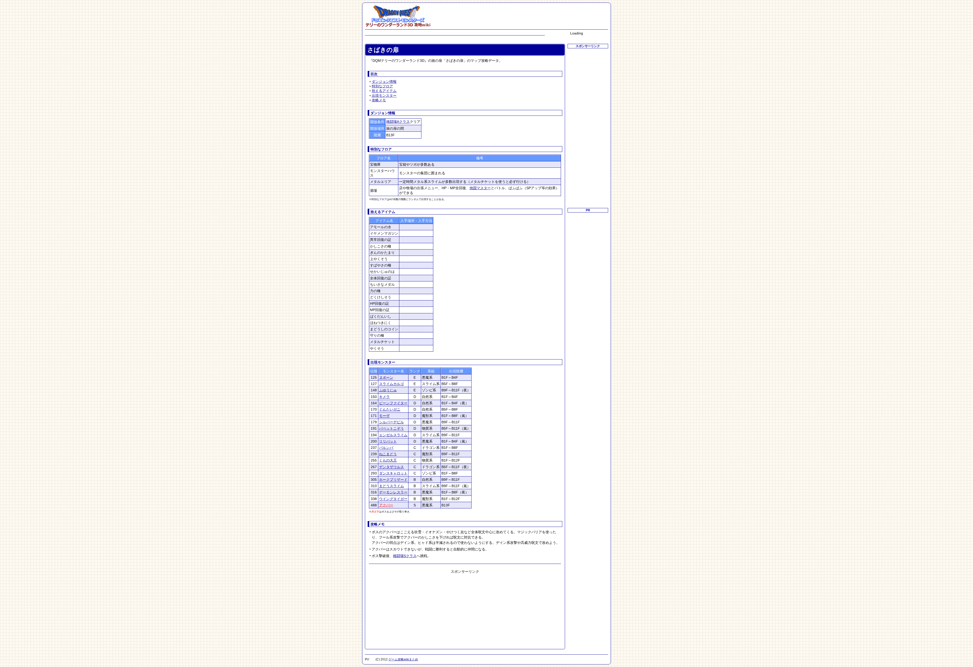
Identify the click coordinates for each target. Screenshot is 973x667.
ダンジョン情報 (384, 82)
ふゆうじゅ (388, 390)
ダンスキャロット (393, 473)
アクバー (386, 505)
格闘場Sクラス (405, 556)
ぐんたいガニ (389, 409)
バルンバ (386, 448)
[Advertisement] (465, 609)
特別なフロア (382, 86)
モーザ (384, 416)
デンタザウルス (391, 467)
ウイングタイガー (393, 499)
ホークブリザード (393, 480)
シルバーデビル (391, 422)
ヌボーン (386, 377)
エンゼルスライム (393, 435)
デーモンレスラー (393, 492)
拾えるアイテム (384, 91)
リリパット (388, 441)
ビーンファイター (393, 403)
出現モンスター (384, 95)
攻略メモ (379, 100)
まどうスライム (391, 486)
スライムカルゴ (391, 384)
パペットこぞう (391, 428)
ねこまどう (388, 454)
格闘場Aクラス (398, 122)
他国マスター (480, 188)
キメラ (384, 397)
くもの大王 (388, 460)
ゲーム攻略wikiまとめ (403, 659)
